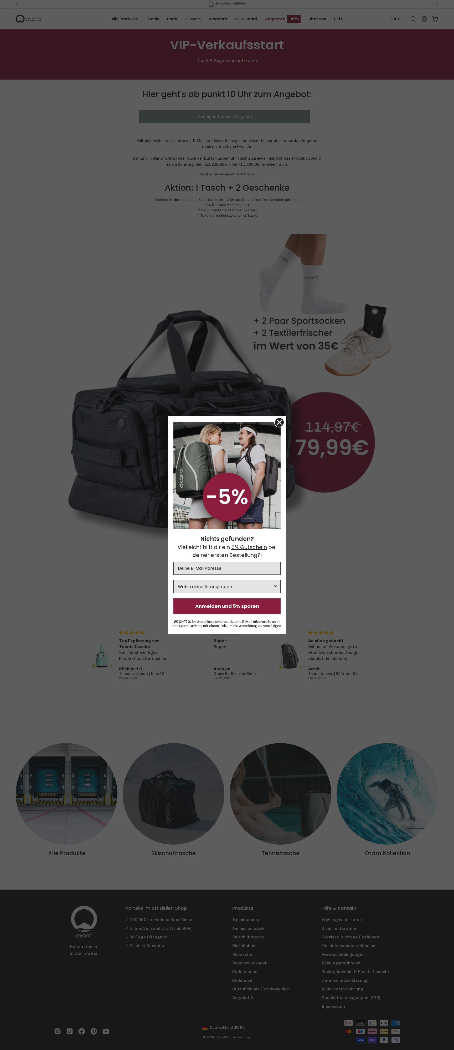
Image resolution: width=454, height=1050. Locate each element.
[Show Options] (275, 586)
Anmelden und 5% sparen (227, 606)
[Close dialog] (279, 422)
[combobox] (225, 586)
